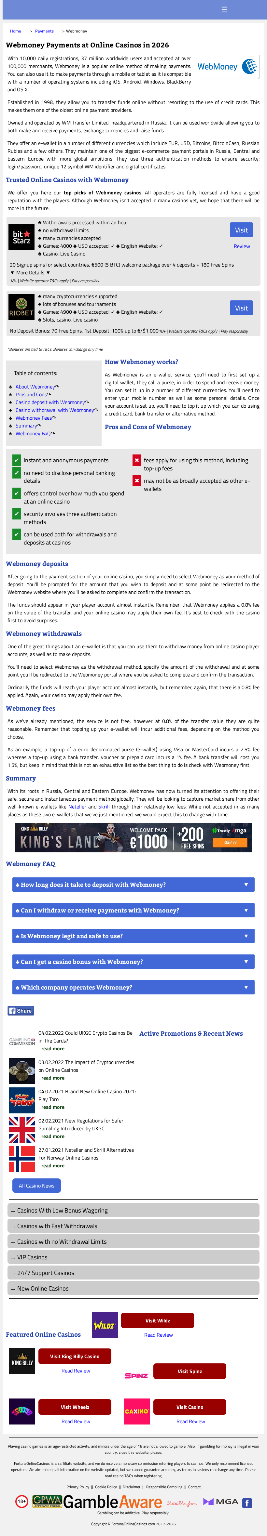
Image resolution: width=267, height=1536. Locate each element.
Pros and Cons (31, 394)
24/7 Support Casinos (45, 1272)
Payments (44, 31)
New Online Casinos (43, 1288)
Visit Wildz (158, 1320)
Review (242, 246)
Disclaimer (131, 1487)
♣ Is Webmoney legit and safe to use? (69, 936)
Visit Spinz (190, 1371)
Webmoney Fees (34, 418)
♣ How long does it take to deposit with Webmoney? (91, 884)
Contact (194, 1487)
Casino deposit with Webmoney (50, 402)
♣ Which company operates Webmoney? (74, 987)
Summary (26, 425)
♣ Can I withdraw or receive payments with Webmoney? (97, 910)
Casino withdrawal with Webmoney (55, 410)
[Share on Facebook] (20, 1013)
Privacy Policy (77, 1487)
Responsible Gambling (164, 1487)
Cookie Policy (106, 1487)
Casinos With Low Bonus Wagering (62, 1210)
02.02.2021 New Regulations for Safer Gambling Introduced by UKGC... (80, 1128)
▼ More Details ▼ (30, 272)
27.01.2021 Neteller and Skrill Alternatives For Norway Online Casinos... (86, 1157)
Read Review (158, 1335)
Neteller (77, 806)
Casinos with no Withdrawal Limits (62, 1241)
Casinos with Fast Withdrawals (57, 1225)
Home (15, 31)
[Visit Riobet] (21, 318)
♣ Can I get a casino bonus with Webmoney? (79, 961)
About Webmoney (35, 386)
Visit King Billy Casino (75, 1356)
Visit (241, 230)
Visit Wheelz (75, 1407)
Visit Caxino (190, 1407)
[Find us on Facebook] (247, 1506)
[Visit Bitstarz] (21, 248)
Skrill (104, 806)
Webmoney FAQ (33, 433)
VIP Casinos (32, 1257)
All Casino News (36, 1185)
